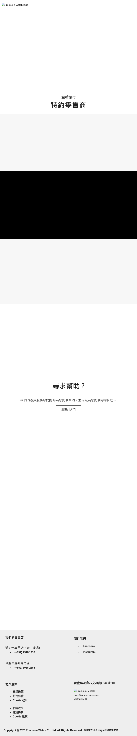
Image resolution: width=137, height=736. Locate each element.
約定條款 (18, 695)
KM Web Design (95, 730)
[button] (68, 70)
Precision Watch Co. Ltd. (41, 730)
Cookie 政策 (20, 700)
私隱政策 (18, 691)
